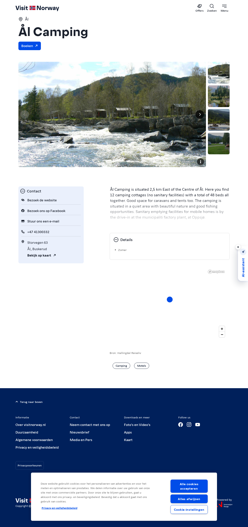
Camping (121, 365)
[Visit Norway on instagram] (189, 424)
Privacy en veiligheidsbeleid (37, 447)
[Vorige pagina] (24, 114)
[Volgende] (199, 114)
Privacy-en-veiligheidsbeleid (59, 508)
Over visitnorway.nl (31, 424)
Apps (128, 432)
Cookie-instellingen (189, 509)
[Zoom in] (222, 329)
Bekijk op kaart (39, 255)
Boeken (27, 45)
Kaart (128, 439)
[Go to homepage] (44, 8)
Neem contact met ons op (90, 424)
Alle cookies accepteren (189, 486)
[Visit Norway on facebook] (180, 424)
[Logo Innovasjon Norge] (224, 504)
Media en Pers (81, 439)
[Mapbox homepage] (216, 272)
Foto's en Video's (137, 424)
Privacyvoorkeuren (30, 465)
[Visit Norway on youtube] (197, 424)
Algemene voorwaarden (34, 439)
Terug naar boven (31, 401)
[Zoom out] (222, 334)
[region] (124, 497)
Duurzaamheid (27, 432)
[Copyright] (200, 161)
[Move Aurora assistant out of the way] (238, 247)
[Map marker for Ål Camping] (170, 299)
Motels (141, 365)
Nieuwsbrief (79, 432)
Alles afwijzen (189, 499)
